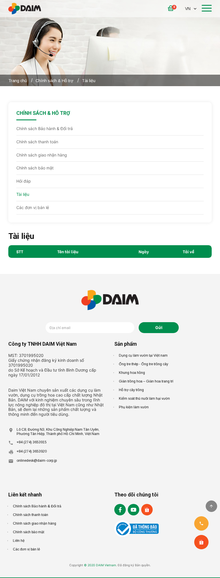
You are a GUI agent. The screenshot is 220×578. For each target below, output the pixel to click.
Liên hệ (19, 541)
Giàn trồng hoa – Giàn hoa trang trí (146, 381)
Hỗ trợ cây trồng (131, 390)
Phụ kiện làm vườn (134, 407)
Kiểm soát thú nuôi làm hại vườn (144, 399)
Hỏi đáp (23, 181)
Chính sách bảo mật (35, 167)
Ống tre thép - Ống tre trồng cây (143, 364)
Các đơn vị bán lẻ (32, 207)
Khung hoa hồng (132, 373)
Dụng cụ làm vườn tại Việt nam (143, 355)
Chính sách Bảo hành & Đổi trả (44, 128)
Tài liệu (22, 194)
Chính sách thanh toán (37, 141)
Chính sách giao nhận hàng (41, 154)
